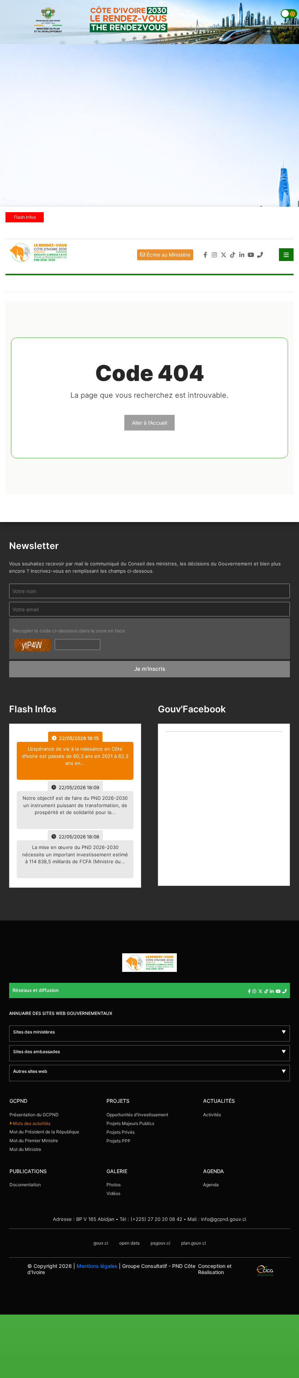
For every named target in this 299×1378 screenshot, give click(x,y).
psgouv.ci (160, 1243)
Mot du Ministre (25, 1149)
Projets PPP (118, 1141)
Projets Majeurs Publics (130, 1123)
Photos (113, 1184)
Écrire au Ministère (167, 255)
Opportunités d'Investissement (137, 1114)
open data (129, 1243)
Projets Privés (120, 1132)
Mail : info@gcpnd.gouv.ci (216, 1219)
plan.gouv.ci (193, 1243)
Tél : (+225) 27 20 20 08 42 (151, 1219)
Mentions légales (97, 1266)
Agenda (211, 1184)
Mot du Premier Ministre (33, 1140)
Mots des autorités (31, 1123)
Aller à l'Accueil (149, 423)
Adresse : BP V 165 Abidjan (83, 1219)
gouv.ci (100, 1243)
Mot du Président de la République (44, 1131)
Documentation (25, 1184)
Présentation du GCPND (34, 1114)
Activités (212, 1114)
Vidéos (113, 1193)
